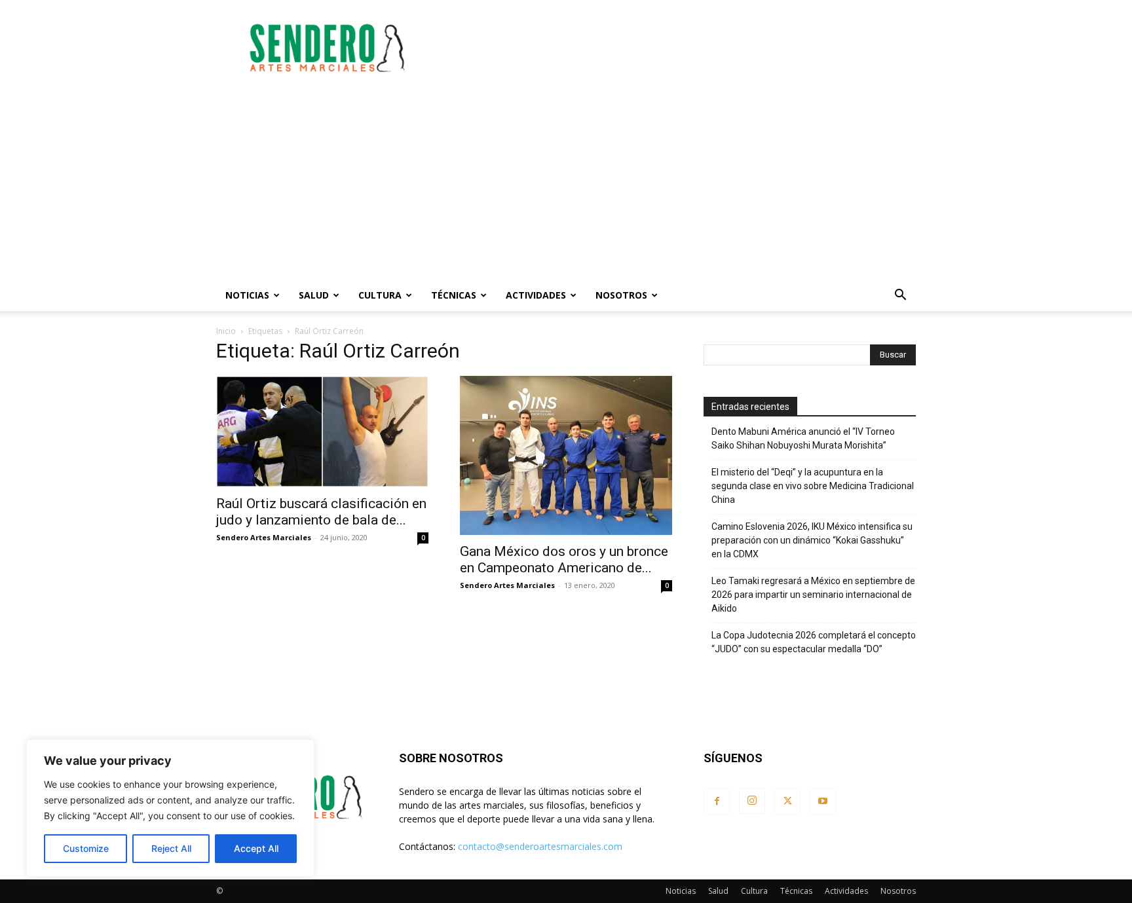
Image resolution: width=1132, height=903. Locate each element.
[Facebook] (717, 801)
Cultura (380, 295)
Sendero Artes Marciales (263, 537)
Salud (314, 295)
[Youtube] (823, 801)
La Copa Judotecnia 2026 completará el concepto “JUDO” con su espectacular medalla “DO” (813, 642)
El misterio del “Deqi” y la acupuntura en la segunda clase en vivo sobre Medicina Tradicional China (812, 486)
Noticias (247, 295)
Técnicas (453, 295)
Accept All (256, 848)
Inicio (226, 331)
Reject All (171, 848)
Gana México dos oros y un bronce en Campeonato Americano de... (564, 560)
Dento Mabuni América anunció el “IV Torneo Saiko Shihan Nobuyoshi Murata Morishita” (803, 438)
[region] (170, 808)
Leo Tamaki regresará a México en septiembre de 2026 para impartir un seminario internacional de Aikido (813, 595)
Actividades (536, 295)
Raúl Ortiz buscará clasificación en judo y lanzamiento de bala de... (321, 512)
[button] (900, 296)
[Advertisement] (677, 47)
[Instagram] (752, 801)
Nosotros (621, 295)
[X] (787, 801)
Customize (86, 848)
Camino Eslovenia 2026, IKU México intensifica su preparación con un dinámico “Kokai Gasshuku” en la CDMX (812, 540)
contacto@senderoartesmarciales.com (540, 846)
